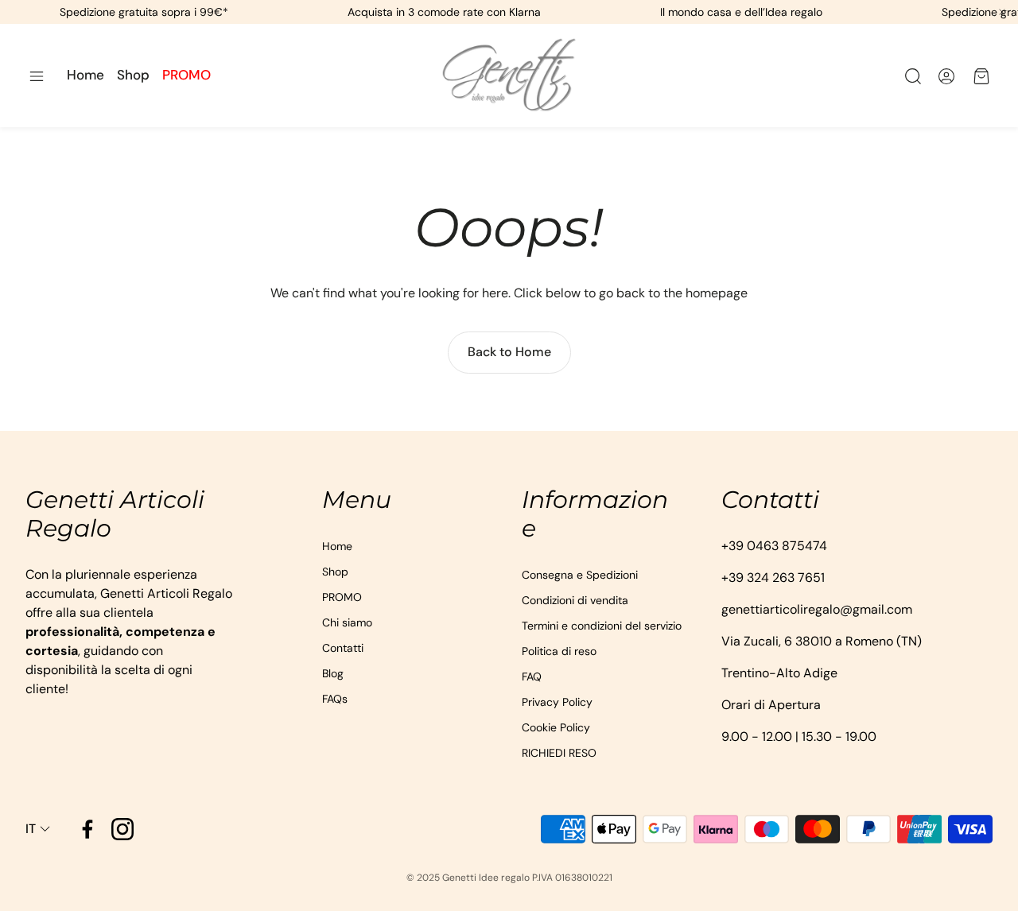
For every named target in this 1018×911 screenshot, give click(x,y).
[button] (36, 76)
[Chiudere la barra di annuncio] (1002, 12)
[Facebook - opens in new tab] (87, 829)
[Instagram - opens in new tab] (122, 829)
